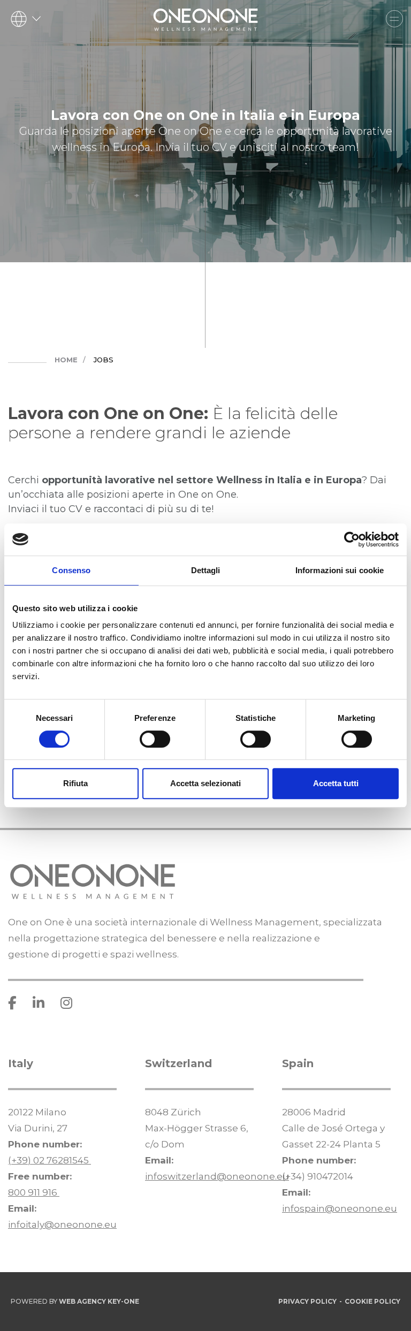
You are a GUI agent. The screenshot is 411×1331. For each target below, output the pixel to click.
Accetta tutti (336, 783)
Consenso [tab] (71, 570)
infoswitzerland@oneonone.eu (217, 1176)
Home (66, 359)
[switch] (155, 739)
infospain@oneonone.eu (339, 1208)
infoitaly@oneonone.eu (62, 1224)
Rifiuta (75, 783)
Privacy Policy (307, 1301)
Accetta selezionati (205, 783)
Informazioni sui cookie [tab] (339, 570)
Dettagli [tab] (205, 570)
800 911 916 (33, 1192)
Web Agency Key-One (99, 1301)
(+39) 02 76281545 (49, 1160)
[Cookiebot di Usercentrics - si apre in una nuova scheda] (352, 539)
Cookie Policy (372, 1301)
